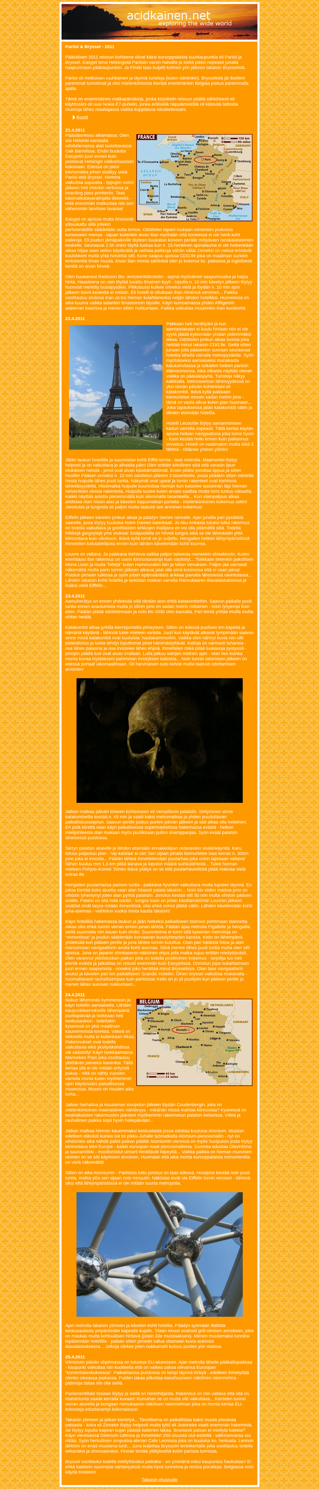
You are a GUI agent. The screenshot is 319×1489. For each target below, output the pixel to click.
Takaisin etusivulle (160, 1479)
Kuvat (82, 117)
